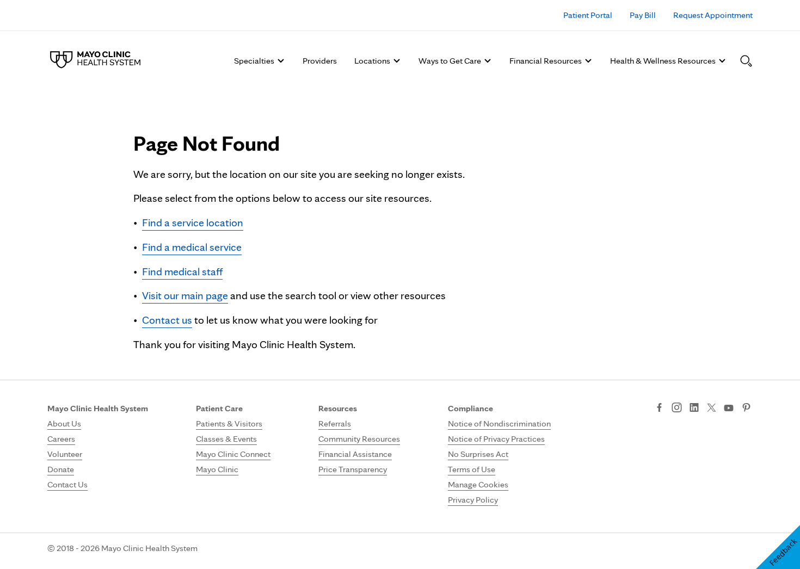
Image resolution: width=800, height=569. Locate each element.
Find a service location (192, 222)
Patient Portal (587, 15)
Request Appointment (713, 15)
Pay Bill (643, 15)
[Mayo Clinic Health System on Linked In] (694, 408)
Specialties (254, 60)
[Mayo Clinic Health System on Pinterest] (746, 408)
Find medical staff (182, 271)
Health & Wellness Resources (663, 60)
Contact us (167, 319)
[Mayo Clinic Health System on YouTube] (729, 408)
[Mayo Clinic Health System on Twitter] (711, 408)
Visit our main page (185, 295)
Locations (372, 60)
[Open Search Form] (746, 60)
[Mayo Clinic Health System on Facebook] (659, 408)
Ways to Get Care (450, 60)
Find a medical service (192, 246)
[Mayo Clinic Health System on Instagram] (677, 409)
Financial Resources (545, 60)
